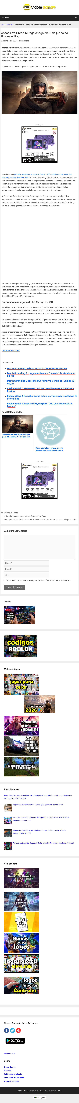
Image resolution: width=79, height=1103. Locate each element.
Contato (7, 1071)
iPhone (7, 513)
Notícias (10, 24)
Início (2, 24)
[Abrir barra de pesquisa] (76, 18)
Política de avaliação (13, 1074)
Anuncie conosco (11, 1081)
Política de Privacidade (14, 1078)
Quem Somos (10, 1067)
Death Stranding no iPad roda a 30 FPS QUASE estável (37, 368)
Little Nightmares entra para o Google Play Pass (25, 516)
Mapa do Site (9, 1054)
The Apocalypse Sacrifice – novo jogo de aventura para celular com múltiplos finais (40, 519)
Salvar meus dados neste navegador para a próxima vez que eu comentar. (38, 580)
